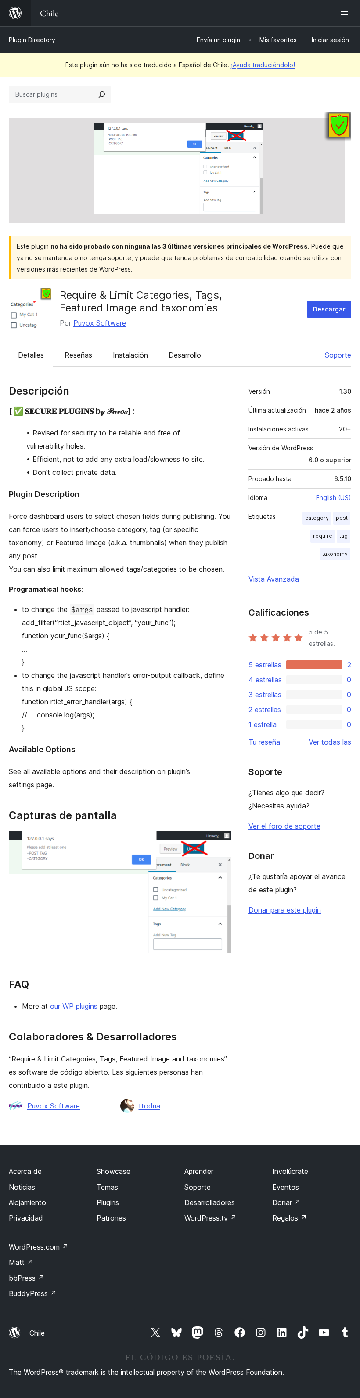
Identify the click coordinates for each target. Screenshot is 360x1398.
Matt (21, 1262)
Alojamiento (27, 1202)
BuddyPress (33, 1293)
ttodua (149, 1105)
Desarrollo (185, 355)
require (322, 535)
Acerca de (25, 1171)
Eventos (285, 1187)
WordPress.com (38, 1246)
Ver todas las (330, 742)
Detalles (31, 355)
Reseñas (78, 355)
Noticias (22, 1187)
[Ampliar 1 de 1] (219, 842)
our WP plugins (73, 1006)
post (342, 517)
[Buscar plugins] (102, 94)
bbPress (26, 1278)
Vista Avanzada (273, 579)
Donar (286, 1202)
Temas (107, 1187)
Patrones (111, 1217)
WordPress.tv (210, 1217)
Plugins (108, 1202)
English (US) (333, 497)
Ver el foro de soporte (284, 826)
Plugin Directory (32, 39)
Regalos (289, 1217)
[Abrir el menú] (346, 13)
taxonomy (335, 554)
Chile (37, 1333)
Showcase (113, 1171)
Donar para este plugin (284, 909)
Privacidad (26, 1217)
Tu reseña (264, 742)
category (317, 517)
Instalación (130, 355)
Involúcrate (290, 1171)
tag (343, 535)
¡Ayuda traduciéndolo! (263, 65)
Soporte (338, 355)
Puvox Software (99, 323)
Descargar (329, 309)
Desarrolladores (209, 1202)
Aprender (198, 1171)
